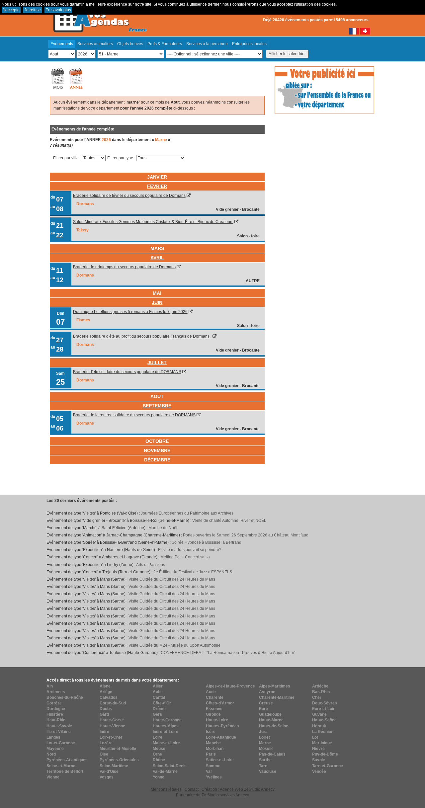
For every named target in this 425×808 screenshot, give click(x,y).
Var (209, 771)
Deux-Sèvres (324, 703)
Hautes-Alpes (166, 726)
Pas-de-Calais (272, 754)
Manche (213, 743)
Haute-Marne (271, 720)
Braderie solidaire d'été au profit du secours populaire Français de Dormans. (142, 336)
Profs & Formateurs (164, 43)
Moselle (266, 748)
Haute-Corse (112, 720)
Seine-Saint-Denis (170, 766)
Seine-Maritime (114, 766)
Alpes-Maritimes (274, 686)
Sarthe (265, 760)
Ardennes (55, 691)
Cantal (159, 697)
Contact (192, 789)
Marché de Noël (162, 527)
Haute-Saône (324, 720)
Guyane (319, 714)
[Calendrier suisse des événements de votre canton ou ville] (365, 31)
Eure (263, 708)
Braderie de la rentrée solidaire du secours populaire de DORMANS (134, 415)
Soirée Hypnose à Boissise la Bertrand (206, 542)
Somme (213, 766)
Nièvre (318, 748)
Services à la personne (207, 43)
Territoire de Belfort (64, 771)
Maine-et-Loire (166, 743)
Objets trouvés (130, 43)
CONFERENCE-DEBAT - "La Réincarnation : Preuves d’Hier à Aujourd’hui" (228, 652)
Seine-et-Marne (60, 766)
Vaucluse (267, 771)
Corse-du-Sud (113, 703)
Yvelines (214, 777)
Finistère (54, 714)
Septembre (157, 405)
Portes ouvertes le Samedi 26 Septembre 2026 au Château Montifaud (245, 535)
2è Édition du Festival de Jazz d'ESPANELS (192, 572)
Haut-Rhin (55, 720)
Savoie (318, 760)
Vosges (107, 777)
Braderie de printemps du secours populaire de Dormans (124, 267)
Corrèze (54, 703)
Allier (158, 686)
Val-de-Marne (165, 771)
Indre (104, 731)
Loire (157, 737)
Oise (104, 754)
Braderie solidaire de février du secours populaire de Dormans (129, 195)
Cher (316, 697)
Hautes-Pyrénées (222, 726)
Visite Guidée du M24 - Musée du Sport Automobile (174, 645)
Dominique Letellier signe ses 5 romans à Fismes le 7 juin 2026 (130, 311)
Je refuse (32, 10)
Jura (263, 731)
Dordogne (55, 708)
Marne (265, 743)
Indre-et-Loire (165, 731)
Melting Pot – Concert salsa (185, 557)
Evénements (61, 43)
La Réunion (322, 731)
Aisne (105, 686)
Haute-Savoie (59, 726)
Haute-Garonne (167, 720)
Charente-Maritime (277, 697)
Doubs (106, 708)
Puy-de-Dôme (325, 754)
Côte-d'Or (162, 703)
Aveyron (267, 691)
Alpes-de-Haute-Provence (230, 686)
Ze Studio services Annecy (225, 795)
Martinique (322, 743)
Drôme (159, 708)
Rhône (159, 760)
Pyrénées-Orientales (119, 760)
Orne (157, 754)
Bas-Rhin (321, 691)
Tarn (263, 766)
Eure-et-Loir (323, 708)
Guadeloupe (270, 714)
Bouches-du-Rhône (64, 697)
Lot (315, 737)
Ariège (106, 691)
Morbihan (214, 748)
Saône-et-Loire (220, 760)
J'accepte (11, 10)
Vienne (52, 777)
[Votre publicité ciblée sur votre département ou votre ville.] (324, 89)
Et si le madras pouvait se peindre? (189, 549)
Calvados (109, 697)
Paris (211, 754)
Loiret (264, 737)
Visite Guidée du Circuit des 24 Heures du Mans (171, 579)
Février (157, 186)
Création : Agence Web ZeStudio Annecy (238, 789)
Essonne (214, 708)
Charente (214, 697)
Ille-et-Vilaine (58, 731)
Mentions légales (166, 789)
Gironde (213, 714)
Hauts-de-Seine (273, 726)
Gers (157, 714)
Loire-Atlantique (221, 737)
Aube (158, 691)
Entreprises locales (249, 43)
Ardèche (320, 686)
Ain (49, 686)
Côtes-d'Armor (220, 703)
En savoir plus (58, 10)
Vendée (319, 771)
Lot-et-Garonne (60, 743)
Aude (211, 691)
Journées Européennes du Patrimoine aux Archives (187, 513)
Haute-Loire (217, 720)
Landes (53, 737)
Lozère (106, 743)
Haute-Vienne (112, 726)
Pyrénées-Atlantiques (67, 760)
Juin (157, 302)
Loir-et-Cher (111, 737)
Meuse (159, 748)
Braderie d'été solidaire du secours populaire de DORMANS (127, 371)
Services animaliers (95, 43)
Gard (104, 714)
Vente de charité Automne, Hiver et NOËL (229, 520)
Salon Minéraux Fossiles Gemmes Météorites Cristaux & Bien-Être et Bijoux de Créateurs (153, 221)
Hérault (319, 726)
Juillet (157, 362)
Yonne (158, 777)
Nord (51, 754)
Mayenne (55, 748)
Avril (157, 257)
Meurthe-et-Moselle (118, 748)
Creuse (266, 703)
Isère (210, 731)
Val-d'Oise (109, 771)
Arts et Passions (150, 564)
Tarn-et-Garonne (327, 766)
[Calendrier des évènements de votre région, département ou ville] (99, 17)
